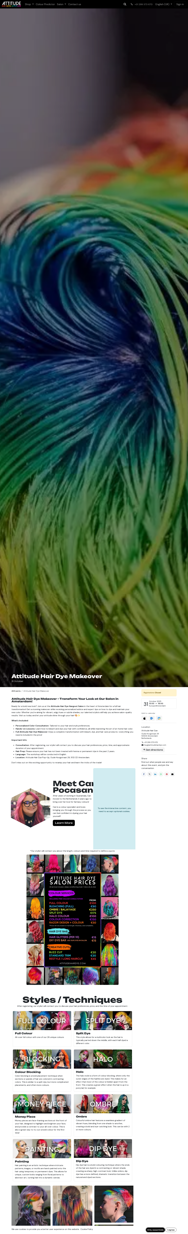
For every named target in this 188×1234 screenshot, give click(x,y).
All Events (16, 691)
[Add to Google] (159, 718)
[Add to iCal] (144, 718)
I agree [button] (171, 1230)
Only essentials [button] (155, 1230)
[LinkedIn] (155, 774)
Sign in (180, 4)
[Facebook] (143, 774)
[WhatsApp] (161, 774)
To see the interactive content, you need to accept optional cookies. (114, 810)
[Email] (172, 774)
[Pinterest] (166, 774)
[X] (149, 774)
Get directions (154, 750)
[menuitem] (29, 4)
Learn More (64, 822)
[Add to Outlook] (151, 718)
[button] (125, 4)
